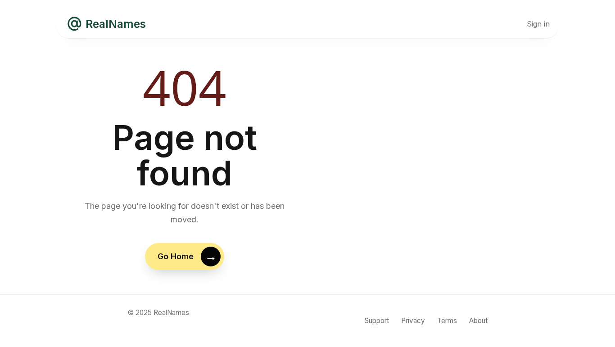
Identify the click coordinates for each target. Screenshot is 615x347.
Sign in (538, 23)
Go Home (176, 256)
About (478, 320)
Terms (447, 320)
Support (377, 320)
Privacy (413, 320)
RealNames (116, 24)
